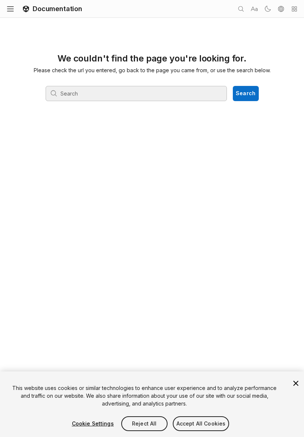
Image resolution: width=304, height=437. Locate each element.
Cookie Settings (93, 423)
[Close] (295, 383)
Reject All (144, 423)
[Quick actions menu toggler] (294, 9)
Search (246, 93)
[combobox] (136, 93)
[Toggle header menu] (10, 9)
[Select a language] (281, 9)
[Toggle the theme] (267, 9)
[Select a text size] (254, 9)
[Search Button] (241, 9)
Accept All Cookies (201, 423)
